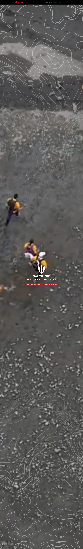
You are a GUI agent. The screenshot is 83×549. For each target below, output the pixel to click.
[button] (67, 2)
